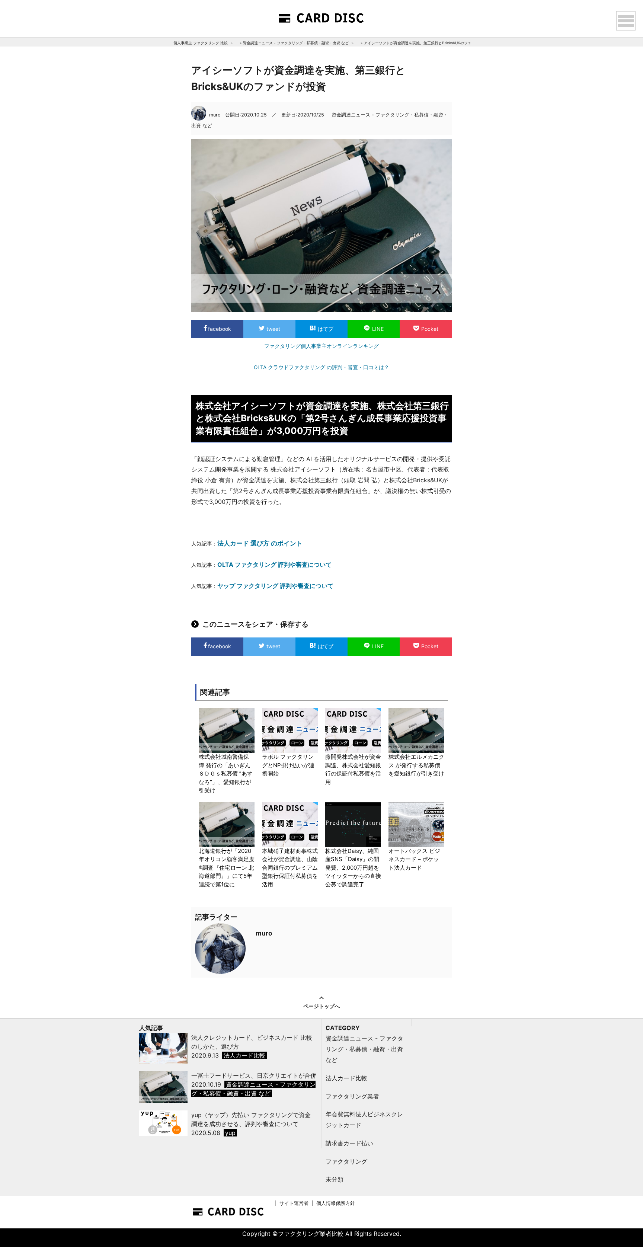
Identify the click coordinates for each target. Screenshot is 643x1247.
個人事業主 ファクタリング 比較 (200, 43)
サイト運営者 (293, 1203)
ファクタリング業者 (352, 1096)
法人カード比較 (346, 1078)
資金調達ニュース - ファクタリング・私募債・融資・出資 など (296, 43)
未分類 (334, 1179)
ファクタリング (346, 1161)
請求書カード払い (349, 1143)
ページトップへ (321, 1006)
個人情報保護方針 (335, 1203)
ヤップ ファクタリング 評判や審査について (275, 585)
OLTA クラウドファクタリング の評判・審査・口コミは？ (321, 367)
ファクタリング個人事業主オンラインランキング (321, 346)
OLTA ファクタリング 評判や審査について (274, 564)
